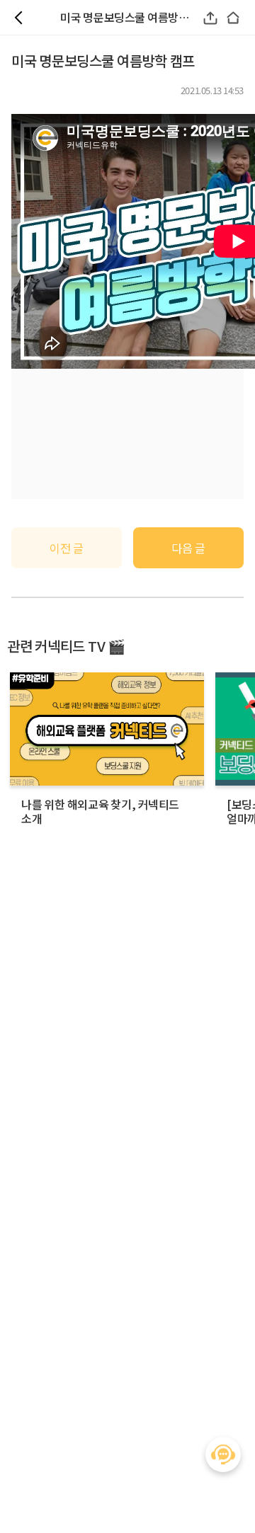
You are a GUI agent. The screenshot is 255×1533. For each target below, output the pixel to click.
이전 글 (66, 547)
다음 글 (188, 547)
